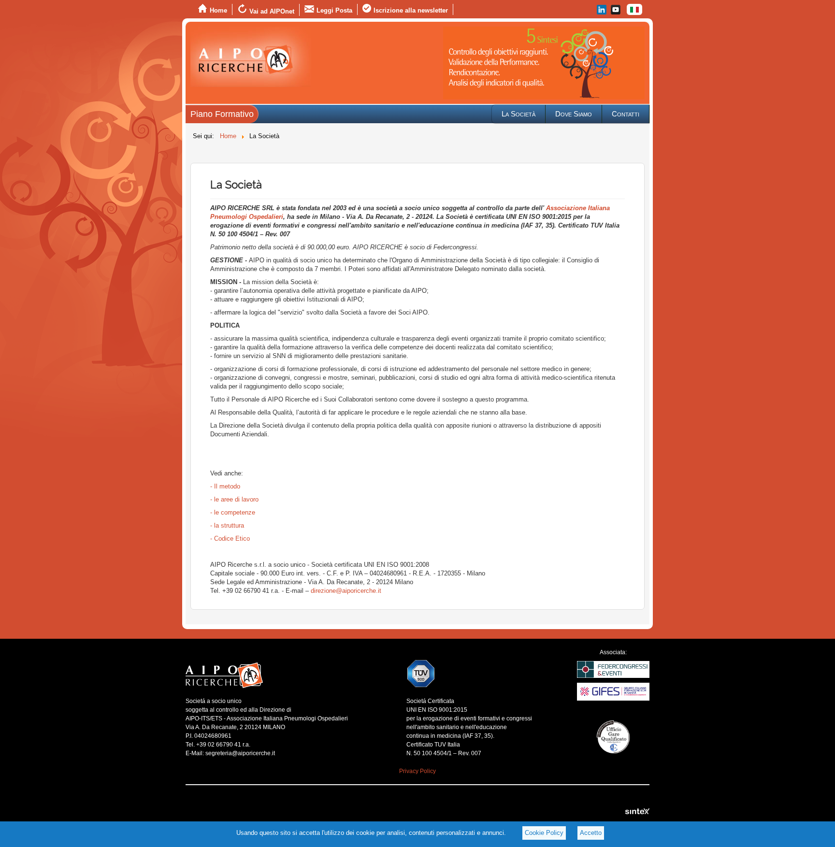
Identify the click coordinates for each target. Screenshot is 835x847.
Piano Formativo (222, 114)
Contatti (625, 114)
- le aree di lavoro (234, 499)
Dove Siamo (573, 114)
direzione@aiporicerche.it (346, 590)
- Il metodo (225, 486)
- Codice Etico (230, 538)
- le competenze (232, 512)
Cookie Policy (544, 832)
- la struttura (227, 525)
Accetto (591, 832)
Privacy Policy (417, 771)
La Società (518, 114)
